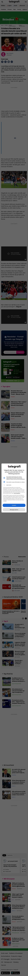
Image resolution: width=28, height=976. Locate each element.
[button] (14, 485)
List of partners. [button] (17, 493)
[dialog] (14, 488)
